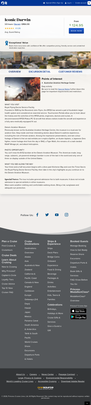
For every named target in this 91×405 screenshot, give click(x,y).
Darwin (17, 24)
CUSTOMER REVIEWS (70, 71)
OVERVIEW (15, 71)
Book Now (76, 30)
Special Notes (64, 89)
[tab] (15, 71)
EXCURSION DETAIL (39, 71)
